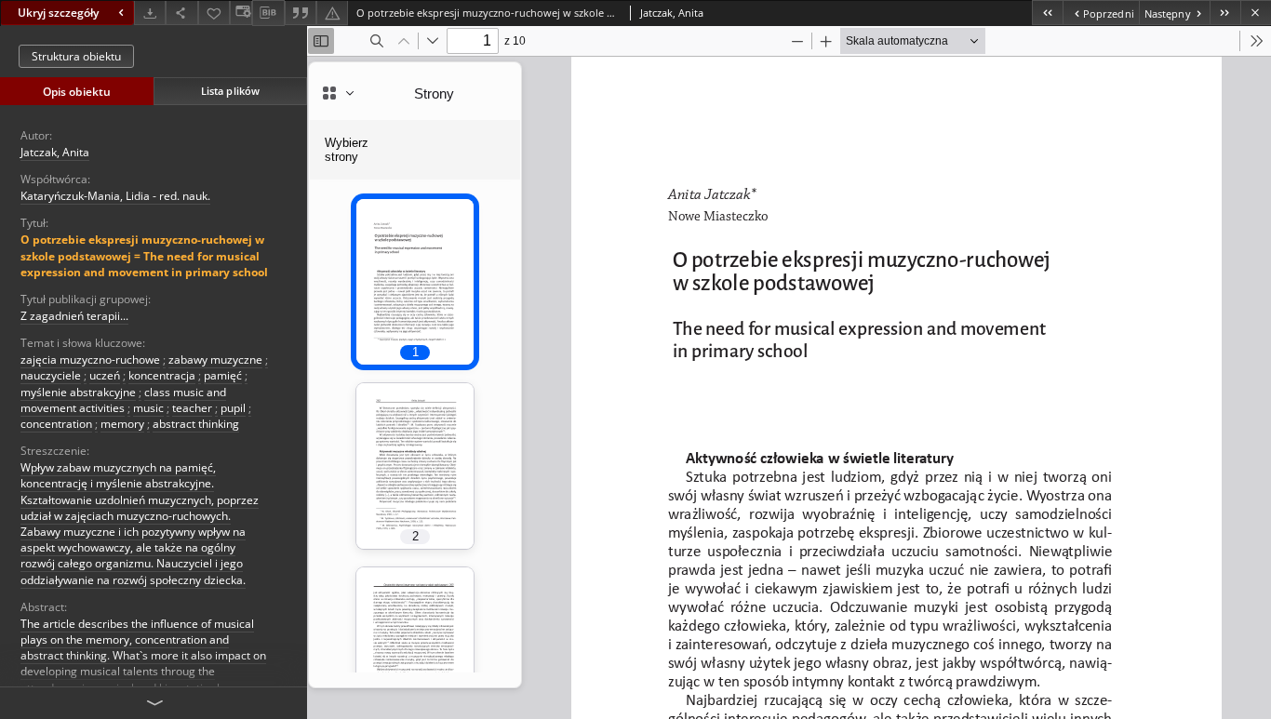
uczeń (104, 375)
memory (122, 424)
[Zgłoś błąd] (332, 12)
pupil (233, 408)
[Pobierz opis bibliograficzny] (268, 13)
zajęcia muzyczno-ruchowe (90, 359)
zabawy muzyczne (215, 359)
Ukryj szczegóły (58, 12)
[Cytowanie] (300, 12)
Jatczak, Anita (54, 152)
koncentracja (161, 375)
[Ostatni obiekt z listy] (1225, 12)
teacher (192, 408)
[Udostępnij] (181, 12)
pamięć (223, 375)
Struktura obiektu (76, 56)
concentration (56, 424)
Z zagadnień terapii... (74, 316)
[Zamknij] (1255, 12)
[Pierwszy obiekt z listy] (1047, 12)
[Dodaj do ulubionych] (214, 12)
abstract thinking (196, 424)
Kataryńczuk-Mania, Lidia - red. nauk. (115, 196)
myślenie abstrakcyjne (78, 392)
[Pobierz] (150, 12)
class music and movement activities (123, 400)
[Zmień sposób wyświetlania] (241, 12)
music (148, 408)
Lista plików (230, 91)
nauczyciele (50, 375)
